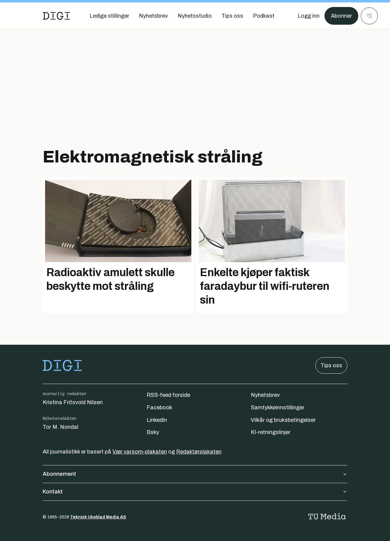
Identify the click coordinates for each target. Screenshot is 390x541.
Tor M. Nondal (60, 427)
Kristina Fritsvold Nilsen (73, 402)
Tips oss (331, 365)
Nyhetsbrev (265, 395)
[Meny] (369, 15)
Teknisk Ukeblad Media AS (98, 517)
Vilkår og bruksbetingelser (283, 420)
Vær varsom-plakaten (139, 452)
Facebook (159, 407)
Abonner (341, 16)
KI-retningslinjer (270, 432)
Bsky (153, 432)
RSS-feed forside (168, 395)
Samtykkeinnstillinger (277, 407)
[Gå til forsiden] (56, 16)
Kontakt (53, 492)
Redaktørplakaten (199, 452)
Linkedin (157, 420)
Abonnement (59, 474)
